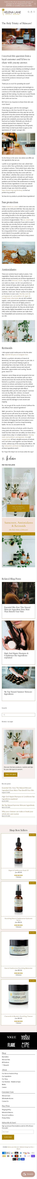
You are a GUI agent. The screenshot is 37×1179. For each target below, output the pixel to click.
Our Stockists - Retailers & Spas (11, 1082)
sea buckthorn (10, 437)
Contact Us (5, 1101)
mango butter (6, 298)
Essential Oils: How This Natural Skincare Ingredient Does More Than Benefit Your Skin (17, 609)
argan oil (27, 296)
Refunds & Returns (7, 1112)
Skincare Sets (6, 1059)
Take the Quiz (10, 774)
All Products (5, 1062)
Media (4, 1084)
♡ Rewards (5, 1065)
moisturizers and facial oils (12, 446)
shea (26, 437)
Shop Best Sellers (18, 830)
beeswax (15, 280)
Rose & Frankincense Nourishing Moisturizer (18, 968)
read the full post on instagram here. (16, 354)
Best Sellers (5, 1057)
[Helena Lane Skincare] (13, 12)
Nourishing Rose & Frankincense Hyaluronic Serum (18, 919)
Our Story (5, 1079)
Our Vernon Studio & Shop (10, 1073)
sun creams (26, 220)
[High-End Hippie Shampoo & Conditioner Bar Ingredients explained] (18, 635)
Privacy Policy (6, 1118)
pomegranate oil (7, 296)
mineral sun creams (12, 206)
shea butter (15, 298)
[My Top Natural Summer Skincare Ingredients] (18, 678)
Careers (4, 1087)
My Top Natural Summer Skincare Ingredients (18, 805)
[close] (35, 4)
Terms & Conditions (8, 1115)
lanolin (20, 280)
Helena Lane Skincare (13, 1147)
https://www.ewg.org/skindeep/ (12, 190)
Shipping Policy (6, 1109)
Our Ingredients (6, 1076)
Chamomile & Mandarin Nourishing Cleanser (18, 1016)
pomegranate (20, 437)
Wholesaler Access (7, 1098)
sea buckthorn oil (18, 296)
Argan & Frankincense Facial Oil (19, 870)
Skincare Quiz (6, 1096)
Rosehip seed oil (25, 294)
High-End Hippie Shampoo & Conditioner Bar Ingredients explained (16, 655)
